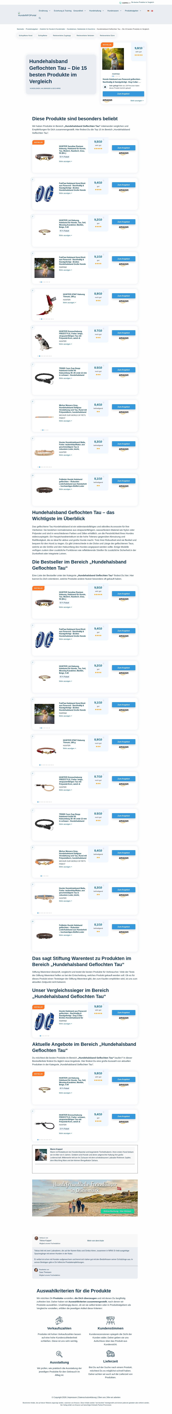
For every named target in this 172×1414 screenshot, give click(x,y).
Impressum (72, 1397)
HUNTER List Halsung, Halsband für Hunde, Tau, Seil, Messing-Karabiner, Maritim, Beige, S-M (72, 223)
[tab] (111, 76)
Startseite (20, 29)
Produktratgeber (131, 11)
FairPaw (116, 74)
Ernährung (43, 11)
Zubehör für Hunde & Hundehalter (52, 29)
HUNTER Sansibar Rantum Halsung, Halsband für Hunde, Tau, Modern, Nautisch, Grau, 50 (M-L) (72, 149)
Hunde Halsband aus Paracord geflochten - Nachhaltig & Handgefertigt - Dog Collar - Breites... (122, 81)
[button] (40, 18)
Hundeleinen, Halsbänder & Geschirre (81, 29)
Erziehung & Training (62, 11)
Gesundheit (78, 11)
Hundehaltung (95, 11)
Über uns (102, 1397)
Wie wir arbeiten (113, 1397)
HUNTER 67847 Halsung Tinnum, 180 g (74, 295)
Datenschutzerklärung (87, 1397)
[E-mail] (36, 1168)
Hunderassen (113, 11)
